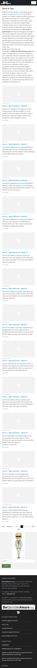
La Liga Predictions (7, 628)
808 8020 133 (11, 594)
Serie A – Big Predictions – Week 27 (14, 507)
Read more (5, 120)
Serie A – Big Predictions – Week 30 (14, 397)
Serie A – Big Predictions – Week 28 (14, 471)
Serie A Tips (5, 624)
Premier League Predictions (10, 621)
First (3, 526)
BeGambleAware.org (8, 581)
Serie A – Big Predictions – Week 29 (14, 433)
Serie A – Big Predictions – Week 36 (14, 180)
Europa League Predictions (9, 636)
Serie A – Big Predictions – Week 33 (14, 288)
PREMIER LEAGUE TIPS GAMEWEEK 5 (12, 649)
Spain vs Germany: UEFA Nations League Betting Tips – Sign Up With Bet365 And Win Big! (17, 659)
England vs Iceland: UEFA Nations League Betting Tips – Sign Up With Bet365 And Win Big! (17, 653)
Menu (33, 2)
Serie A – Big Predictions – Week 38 (14, 106)
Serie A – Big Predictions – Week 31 (14, 361)
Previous (9, 526)
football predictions (13, 14)
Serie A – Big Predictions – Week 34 (14, 252)
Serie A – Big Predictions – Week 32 (14, 325)
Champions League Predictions (11, 632)
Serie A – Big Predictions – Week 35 (14, 216)
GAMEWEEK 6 (5, 645)
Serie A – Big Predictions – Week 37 (14, 144)
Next (33, 526)
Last (18, 529)
